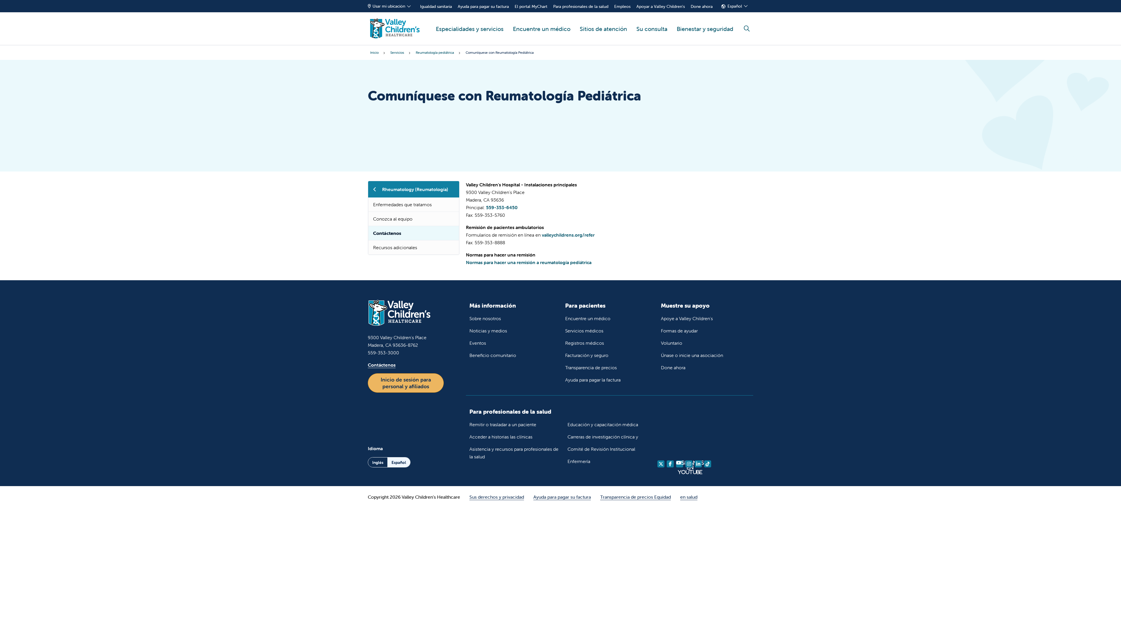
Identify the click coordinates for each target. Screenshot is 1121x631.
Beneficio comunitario (492, 355)
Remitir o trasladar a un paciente (502, 424)
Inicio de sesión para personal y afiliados (406, 383)
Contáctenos (387, 233)
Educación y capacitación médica (603, 424)
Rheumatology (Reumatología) (415, 189)
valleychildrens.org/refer (568, 235)
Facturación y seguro (586, 355)
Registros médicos (584, 343)
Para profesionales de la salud (580, 6)
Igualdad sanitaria (436, 6)
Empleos (622, 6)
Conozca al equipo (392, 219)
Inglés (377, 462)
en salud (688, 497)
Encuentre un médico (541, 28)
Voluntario (671, 343)
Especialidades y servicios (470, 28)
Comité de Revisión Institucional (601, 449)
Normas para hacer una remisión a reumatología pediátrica (528, 262)
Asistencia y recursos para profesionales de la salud (513, 453)
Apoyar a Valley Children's (660, 6)
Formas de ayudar (679, 331)
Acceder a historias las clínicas (500, 437)
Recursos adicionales (395, 247)
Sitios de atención (603, 28)
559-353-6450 (502, 207)
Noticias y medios (488, 331)
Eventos (477, 343)
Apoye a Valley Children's (687, 318)
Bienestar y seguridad (705, 28)
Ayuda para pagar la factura (593, 380)
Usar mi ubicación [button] (388, 6)
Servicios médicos (584, 331)
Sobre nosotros (485, 318)
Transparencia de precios (591, 367)
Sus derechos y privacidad (496, 497)
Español (734, 6)
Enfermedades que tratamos (402, 204)
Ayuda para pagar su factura (483, 6)
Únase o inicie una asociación (692, 355)
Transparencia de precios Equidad (635, 497)
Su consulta (651, 28)
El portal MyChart (531, 6)
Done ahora (702, 6)
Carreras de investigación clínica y (603, 437)
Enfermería (579, 461)
